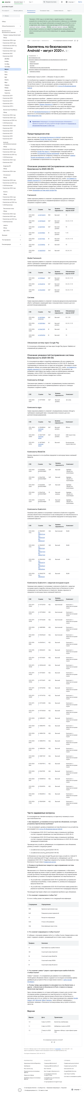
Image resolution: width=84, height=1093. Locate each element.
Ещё (30, 2)
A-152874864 (41, 323)
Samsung (49, 1000)
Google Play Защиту (43, 151)
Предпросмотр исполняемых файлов (32, 1071)
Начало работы (18, 10)
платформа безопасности (42, 112)
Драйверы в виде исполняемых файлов (32, 1078)
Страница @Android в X (50, 1063)
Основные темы (44, 10)
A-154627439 (41, 329)
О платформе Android (30, 1087)
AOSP (28, 40)
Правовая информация (53, 1087)
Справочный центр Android (71, 1063)
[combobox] (51, 1)
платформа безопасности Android (50, 137)
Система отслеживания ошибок (72, 1076)
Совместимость (58, 10)
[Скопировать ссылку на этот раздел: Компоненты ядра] (43, 408)
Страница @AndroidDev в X (51, 1066)
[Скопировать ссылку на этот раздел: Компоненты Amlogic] (45, 380)
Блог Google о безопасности (51, 1071)
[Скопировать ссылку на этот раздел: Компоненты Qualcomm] (47, 509)
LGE (33, 1000)
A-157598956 (41, 244)
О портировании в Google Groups (53, 1081)
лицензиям (58, 1049)
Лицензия (64, 1087)
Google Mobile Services (70, 1071)
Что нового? (5, 10)
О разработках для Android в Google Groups (52, 1078)
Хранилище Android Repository (32, 1063)
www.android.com (69, 1068)
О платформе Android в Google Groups (50, 1074)
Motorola (38, 1000)
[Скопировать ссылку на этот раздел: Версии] (36, 1011)
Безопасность (31, 10)
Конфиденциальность (31, 1090)
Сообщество (41, 1087)
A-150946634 (41, 221)
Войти (80, 2)
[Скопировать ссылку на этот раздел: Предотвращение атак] (51, 134)
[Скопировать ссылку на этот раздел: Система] (35, 298)
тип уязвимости (71, 178)
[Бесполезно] (77, 40)
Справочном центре (50, 862)
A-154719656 (41, 238)
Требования (27, 1066)
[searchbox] (11, 16)
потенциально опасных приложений (48, 153)
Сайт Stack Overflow (69, 1074)
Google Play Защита (46, 139)
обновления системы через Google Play (45, 190)
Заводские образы (29, 1075)
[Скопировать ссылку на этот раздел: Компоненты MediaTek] (46, 452)
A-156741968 (41, 227)
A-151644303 (41, 290)
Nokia (43, 1000)
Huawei (29, 1000)
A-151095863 (41, 233)
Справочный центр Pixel (70, 1066)
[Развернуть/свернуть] (37, 56)
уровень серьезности (34, 180)
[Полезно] (75, 40)
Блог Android (47, 1068)
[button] (9, 26)
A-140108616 (41, 317)
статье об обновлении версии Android (50, 829)
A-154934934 (41, 335)
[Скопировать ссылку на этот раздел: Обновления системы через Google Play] (60, 343)
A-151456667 (41, 278)
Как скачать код (28, 1068)
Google (75, 998)
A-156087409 (41, 250)
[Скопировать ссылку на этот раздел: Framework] (37, 195)
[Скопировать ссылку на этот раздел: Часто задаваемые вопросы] (56, 813)
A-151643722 (41, 284)
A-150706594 (41, 215)
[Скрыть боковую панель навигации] (19, 1090)
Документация (18, 2)
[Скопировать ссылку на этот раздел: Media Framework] (43, 258)
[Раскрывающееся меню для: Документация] (25, 2)
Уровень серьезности (46, 104)
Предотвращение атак (34, 116)
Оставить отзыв (43, 1090)
